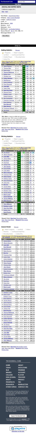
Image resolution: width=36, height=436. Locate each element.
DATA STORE (22, 367)
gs (33, 150)
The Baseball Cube (7, 1)
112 (27, 72)
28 (30, 152)
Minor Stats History (9, 129)
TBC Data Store (23, 62)
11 (30, 172)
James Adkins (7, 158)
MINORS (8, 372)
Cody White (7, 170)
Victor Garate (7, 176)
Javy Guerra (7, 166)
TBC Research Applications (20, 236)
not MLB (6, 55)
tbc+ (24, 64)
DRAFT (8, 379)
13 (27, 98)
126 (27, 68)
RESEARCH (10, 384)
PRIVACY (21, 379)
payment (24, 419)
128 (27, 66)
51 (27, 86)
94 (27, 74)
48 (27, 90)
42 (30, 164)
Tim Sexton (7, 152)
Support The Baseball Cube (18, 416)
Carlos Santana (8, 78)
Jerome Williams (8, 198)
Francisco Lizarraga (9, 100)
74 (27, 84)
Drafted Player (8, 57)
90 (27, 80)
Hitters (28, 229)
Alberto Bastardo (8, 154)
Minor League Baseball (13, 17)
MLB (7, 370)
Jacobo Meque (7, 192)
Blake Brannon (7, 200)
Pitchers (6, 231)
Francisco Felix (8, 174)
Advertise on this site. (18, 431)
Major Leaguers (18, 52)
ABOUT (20, 365)
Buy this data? (9, 61)
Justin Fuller (7, 88)
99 (27, 78)
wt (24, 239)
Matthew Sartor (8, 178)
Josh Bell (6, 86)
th (16, 150)
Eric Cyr (6, 184)
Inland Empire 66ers (14, 15)
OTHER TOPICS (11, 387)
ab (31, 64)
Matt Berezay (7, 80)
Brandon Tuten (7, 190)
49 (27, 92)
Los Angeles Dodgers (14, 29)
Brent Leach (7, 194)
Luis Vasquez (7, 188)
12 (30, 170)
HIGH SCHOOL (11, 377)
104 (27, 76)
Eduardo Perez (8, 92)
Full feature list (28, 237)
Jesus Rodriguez (8, 180)
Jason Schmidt (8, 196)
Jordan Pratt (7, 164)
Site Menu (18, 4)
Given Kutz (6, 182)
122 (27, 70)
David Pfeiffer (7, 168)
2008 (11, 23)
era (27, 150)
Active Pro (7, 59)
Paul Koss (6, 162)
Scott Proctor (7, 212)
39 (30, 168)
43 (27, 94)
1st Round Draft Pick (18, 55)
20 (30, 178)
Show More (6, 35)
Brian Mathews (7, 102)
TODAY (8, 367)
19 (27, 96)
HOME (8, 365)
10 (27, 102)
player (5, 64)
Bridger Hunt (7, 74)
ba (21, 64)
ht (20, 239)
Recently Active (20, 57)
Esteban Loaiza (8, 206)
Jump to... (18, 45)
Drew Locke (7, 70)
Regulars (7, 52)
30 (27, 110)
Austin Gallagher (8, 82)
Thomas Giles (7, 68)
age (16, 64)
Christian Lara (7, 76)
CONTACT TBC (23, 387)
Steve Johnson (8, 172)
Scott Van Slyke (8, 90)
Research (18, 129)
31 (30, 166)
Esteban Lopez (8, 94)
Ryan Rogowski (8, 84)
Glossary (17, 50)
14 (30, 190)
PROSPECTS (10, 382)
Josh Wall (6, 156)
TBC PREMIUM (6, 237)
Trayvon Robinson (9, 72)
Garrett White (7, 186)
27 (30, 156)
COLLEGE (9, 375)
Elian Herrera (7, 106)
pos (18, 64)
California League (11, 19)
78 (27, 82)
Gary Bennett (7, 104)
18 (30, 186)
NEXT (6, 11)
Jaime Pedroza (8, 66)
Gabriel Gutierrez (8, 96)
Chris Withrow (8, 204)
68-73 (12, 31)
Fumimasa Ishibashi (9, 108)
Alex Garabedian (8, 98)
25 (30, 174)
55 (27, 88)
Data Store (13, 127)
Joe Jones (6, 110)
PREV (3, 11)
